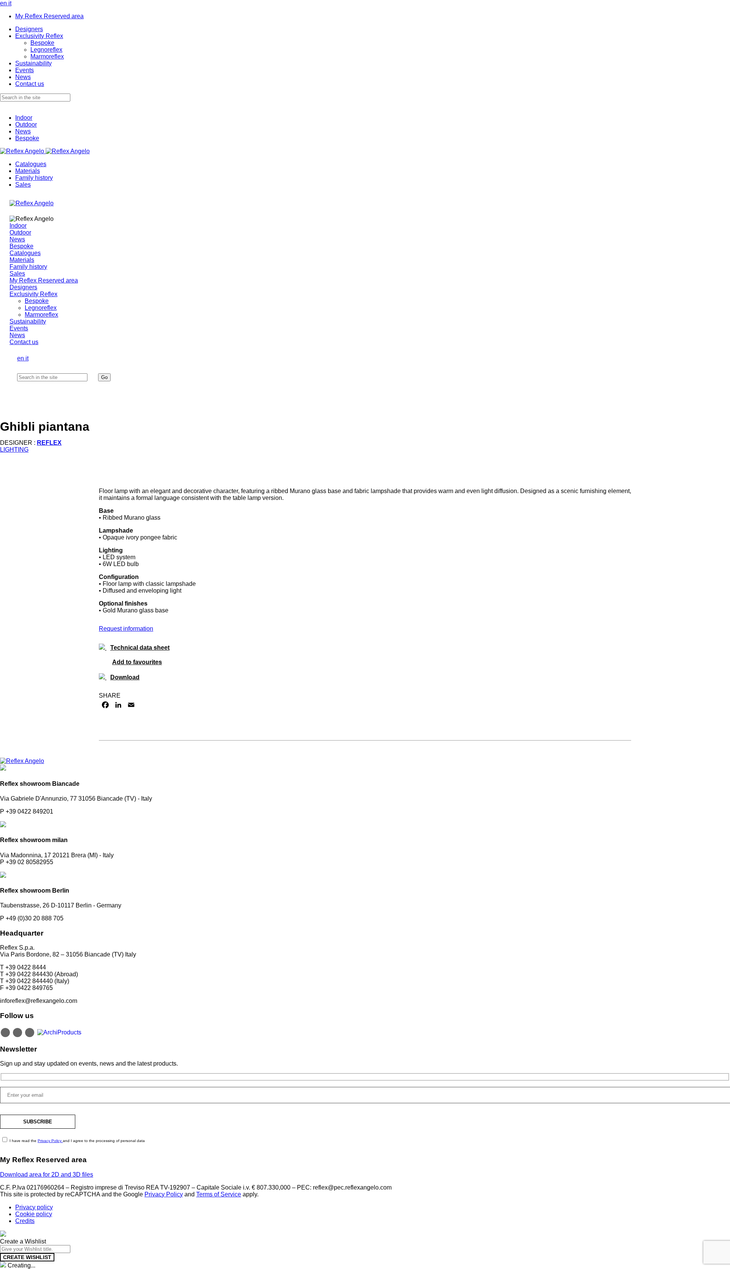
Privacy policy (34, 1207)
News (23, 77)
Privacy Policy (50, 1141)
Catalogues (30, 164)
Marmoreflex (47, 56)
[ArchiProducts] (59, 1032)
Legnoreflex (46, 49)
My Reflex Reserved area (49, 16)
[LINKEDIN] (118, 705)
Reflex (49, 442)
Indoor (23, 117)
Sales (23, 184)
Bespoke (42, 43)
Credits (25, 1221)
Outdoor (26, 124)
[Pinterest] (29, 1032)
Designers (29, 29)
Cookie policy (33, 1214)
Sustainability (33, 63)
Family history (34, 177)
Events (24, 70)
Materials (27, 171)
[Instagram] (5, 1032)
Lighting (14, 449)
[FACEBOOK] (105, 705)
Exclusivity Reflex (39, 36)
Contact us (29, 84)
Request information (126, 628)
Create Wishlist (27, 1257)
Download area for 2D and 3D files (46, 1174)
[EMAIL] (131, 705)
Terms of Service (218, 1194)
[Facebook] (17, 1032)
